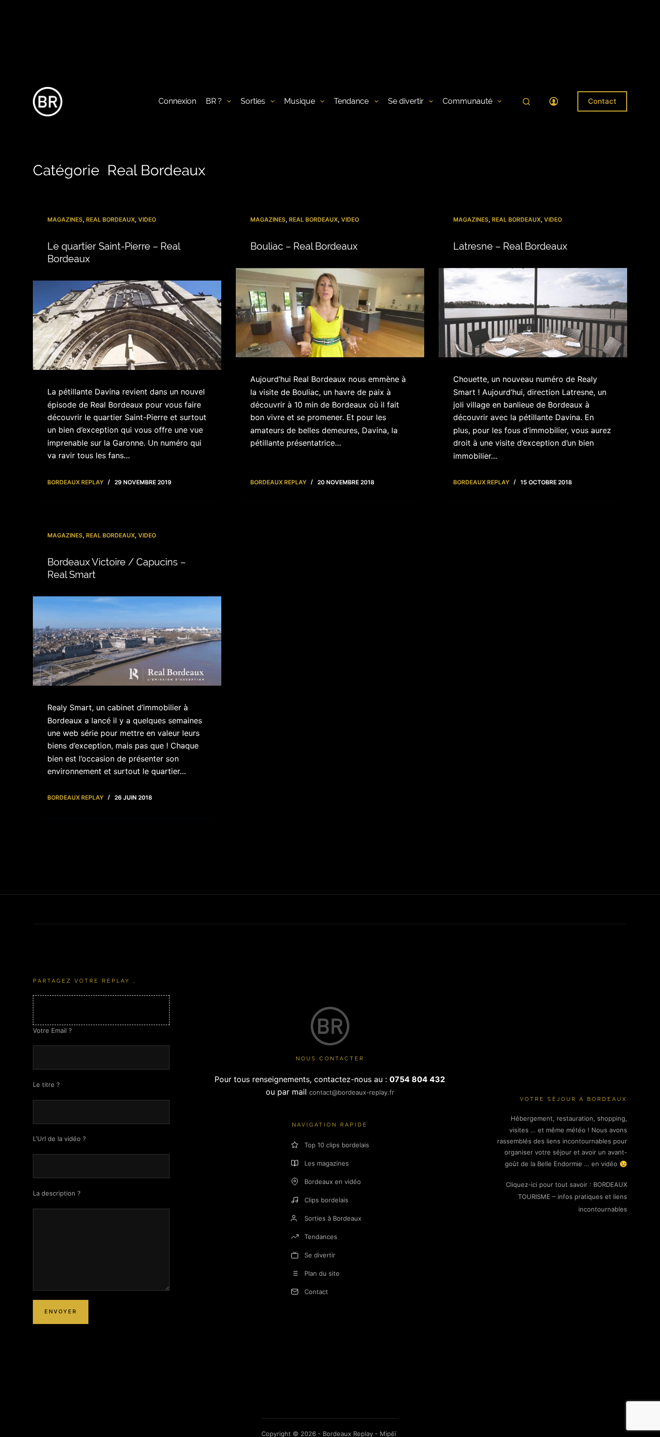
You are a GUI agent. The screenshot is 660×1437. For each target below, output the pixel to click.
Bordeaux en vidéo (332, 1181)
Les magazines (326, 1163)
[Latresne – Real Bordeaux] (533, 313)
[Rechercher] (526, 101)
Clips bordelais (326, 1200)
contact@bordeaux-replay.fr (351, 1092)
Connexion (177, 101)
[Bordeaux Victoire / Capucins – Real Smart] (127, 641)
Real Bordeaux (110, 219)
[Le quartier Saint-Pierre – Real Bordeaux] (127, 325)
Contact (602, 101)
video (147, 219)
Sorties (253, 101)
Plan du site (322, 1273)
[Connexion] (553, 101)
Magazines (65, 219)
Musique (299, 101)
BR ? (214, 101)
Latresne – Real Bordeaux (510, 246)
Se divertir (406, 101)
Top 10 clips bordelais (336, 1145)
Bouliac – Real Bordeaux (304, 246)
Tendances (320, 1236)
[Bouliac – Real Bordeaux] (330, 313)
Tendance (351, 101)
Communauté (467, 101)
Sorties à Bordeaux (332, 1218)
